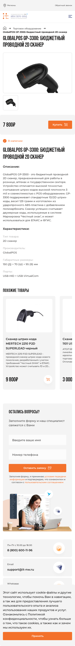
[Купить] (48, 379)
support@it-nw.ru (20, 569)
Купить (57, 124)
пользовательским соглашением (44, 482)
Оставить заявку (34, 468)
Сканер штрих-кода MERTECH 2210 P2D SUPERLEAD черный (22, 343)
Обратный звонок (63, 5)
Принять (38, 636)
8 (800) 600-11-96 (19, 550)
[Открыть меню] (70, 16)
